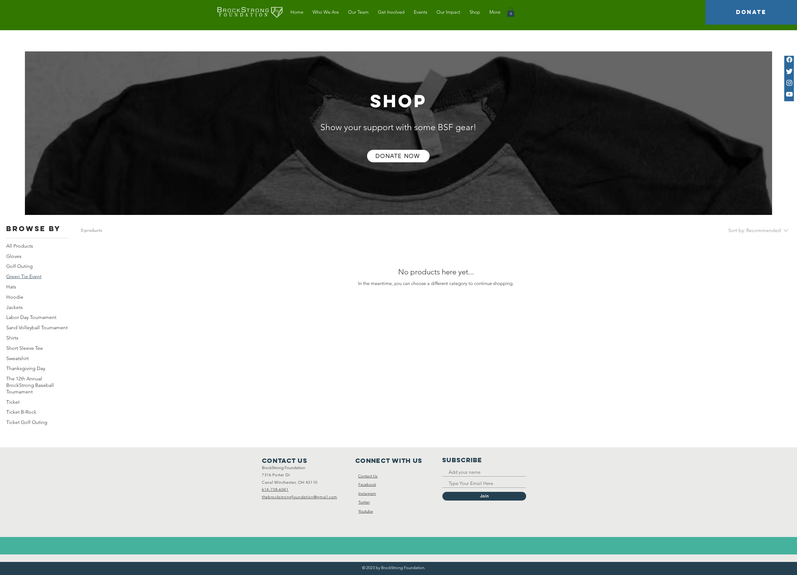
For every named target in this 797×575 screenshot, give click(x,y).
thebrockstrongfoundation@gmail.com (299, 497)
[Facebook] (789, 60)
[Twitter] (789, 71)
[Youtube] (789, 94)
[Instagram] (789, 83)
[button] (511, 12)
